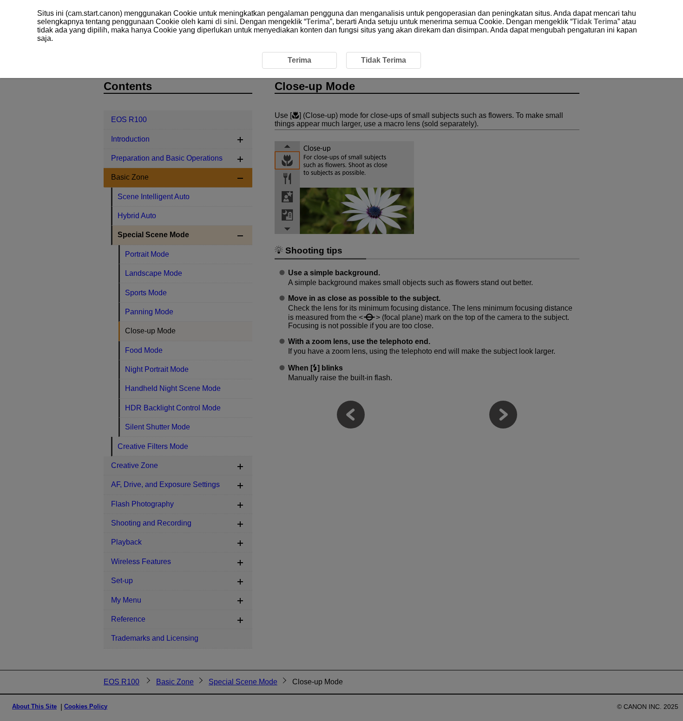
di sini (225, 22)
